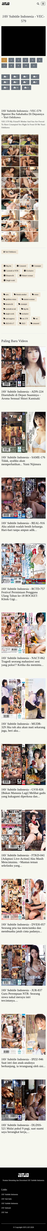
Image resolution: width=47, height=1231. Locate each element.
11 (28, 88)
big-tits (25, 309)
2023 (23, 323)
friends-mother (21, 294)
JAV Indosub (6, 1208)
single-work (10, 314)
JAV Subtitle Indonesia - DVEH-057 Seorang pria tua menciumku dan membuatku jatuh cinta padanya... (23, 928)
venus (36, 294)
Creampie (37, 266)
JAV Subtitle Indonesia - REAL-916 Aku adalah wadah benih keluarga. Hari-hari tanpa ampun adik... (23, 526)
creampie (24, 304)
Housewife (10, 276)
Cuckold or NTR (12, 271)
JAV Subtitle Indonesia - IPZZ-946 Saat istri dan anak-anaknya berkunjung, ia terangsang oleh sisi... (23, 1063)
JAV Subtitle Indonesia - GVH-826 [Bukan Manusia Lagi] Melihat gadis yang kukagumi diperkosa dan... (23, 793)
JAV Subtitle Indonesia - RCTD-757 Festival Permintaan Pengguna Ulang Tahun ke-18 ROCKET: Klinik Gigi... (23, 594)
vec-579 (25, 319)
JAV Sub (4, 1212)
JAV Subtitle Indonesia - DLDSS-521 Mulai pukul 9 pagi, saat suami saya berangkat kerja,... (22, 1128)
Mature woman (27, 276)
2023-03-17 (10, 323)
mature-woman (29, 299)
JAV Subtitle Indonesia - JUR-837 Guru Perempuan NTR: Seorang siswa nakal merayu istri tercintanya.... (21, 995)
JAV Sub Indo (6, 1199)
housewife (9, 304)
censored (36, 323)
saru (7, 294)
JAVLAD (26, 1227)
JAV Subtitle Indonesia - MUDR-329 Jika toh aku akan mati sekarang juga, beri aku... (23, 727)
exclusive (25, 314)
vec (36, 319)
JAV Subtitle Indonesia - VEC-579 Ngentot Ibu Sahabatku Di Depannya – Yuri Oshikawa (22, 114)
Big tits (8, 266)
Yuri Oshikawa (10, 252)
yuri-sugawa (10, 319)
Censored (22, 266)
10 (17, 88)
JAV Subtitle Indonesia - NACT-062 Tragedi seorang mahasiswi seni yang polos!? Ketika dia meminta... (23, 661)
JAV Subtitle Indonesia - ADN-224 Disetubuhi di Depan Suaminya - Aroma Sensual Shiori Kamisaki (22, 395)
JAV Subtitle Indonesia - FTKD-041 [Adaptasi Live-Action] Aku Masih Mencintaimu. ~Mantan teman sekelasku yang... (23, 860)
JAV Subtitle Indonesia (9, 1194)
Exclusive (29, 271)
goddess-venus (11, 299)
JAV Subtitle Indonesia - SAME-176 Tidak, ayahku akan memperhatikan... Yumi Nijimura (23, 461)
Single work (10, 280)
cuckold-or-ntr (11, 309)
